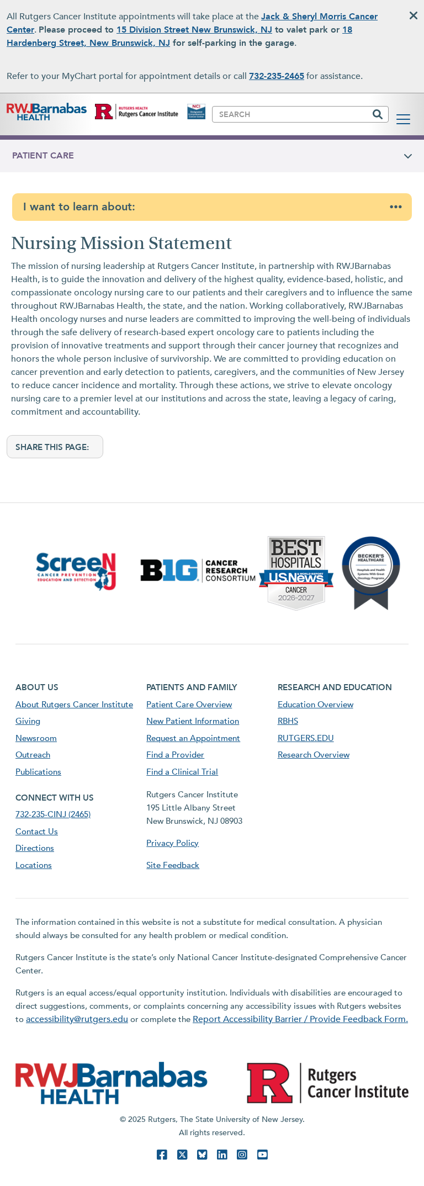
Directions (34, 848)
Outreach (32, 754)
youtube (262, 1155)
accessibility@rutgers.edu (77, 1019)
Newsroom (36, 738)
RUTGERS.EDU (306, 738)
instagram (242, 1155)
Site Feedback (172, 865)
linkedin (222, 1155)
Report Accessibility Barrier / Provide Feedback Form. (300, 1019)
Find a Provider (175, 754)
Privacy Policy (172, 843)
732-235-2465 (276, 76)
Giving (27, 721)
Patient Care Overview (189, 704)
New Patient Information (192, 721)
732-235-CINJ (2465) (53, 814)
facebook (162, 1155)
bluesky (202, 1155)
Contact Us (36, 831)
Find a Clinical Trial (182, 771)
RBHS (288, 721)
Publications (38, 771)
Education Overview (315, 704)
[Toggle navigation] (403, 119)
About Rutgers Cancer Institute (74, 704)
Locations (33, 865)
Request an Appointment (193, 738)
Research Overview (313, 754)
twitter (182, 1155)
